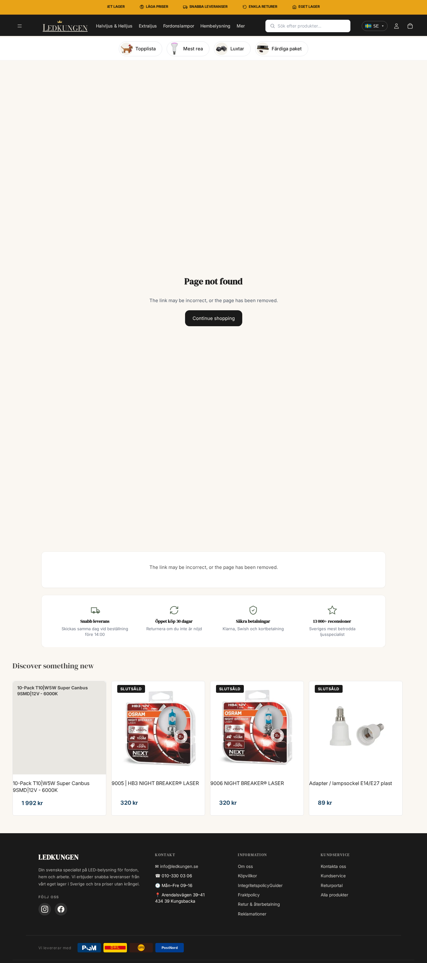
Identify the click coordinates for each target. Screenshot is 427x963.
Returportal (332, 885)
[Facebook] (61, 909)
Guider (276, 885)
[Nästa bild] (195, 728)
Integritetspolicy (253, 885)
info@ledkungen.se (179, 866)
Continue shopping (214, 318)
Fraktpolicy (249, 894)
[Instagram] (44, 909)
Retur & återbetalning (259, 904)
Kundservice (333, 875)
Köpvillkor (247, 875)
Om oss (245, 866)
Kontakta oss (333, 866)
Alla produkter (334, 894)
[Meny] (20, 26)
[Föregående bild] (121, 728)
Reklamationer (252, 913)
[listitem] (241, 26)
